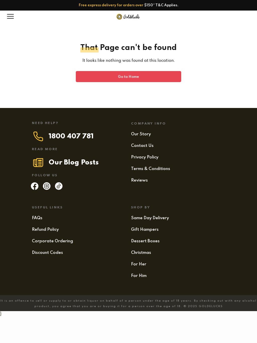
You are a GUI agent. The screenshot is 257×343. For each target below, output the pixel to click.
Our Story (141, 134)
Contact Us (142, 146)
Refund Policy (45, 229)
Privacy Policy (144, 157)
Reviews (139, 180)
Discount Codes (47, 253)
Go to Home (128, 77)
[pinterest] (58, 188)
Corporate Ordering (52, 241)
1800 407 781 (71, 136)
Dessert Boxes (145, 241)
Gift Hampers (145, 229)
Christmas (141, 253)
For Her (138, 264)
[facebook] (34, 188)
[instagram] (46, 188)
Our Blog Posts (74, 162)
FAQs (37, 218)
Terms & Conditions (150, 169)
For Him (139, 276)
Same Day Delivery (150, 218)
